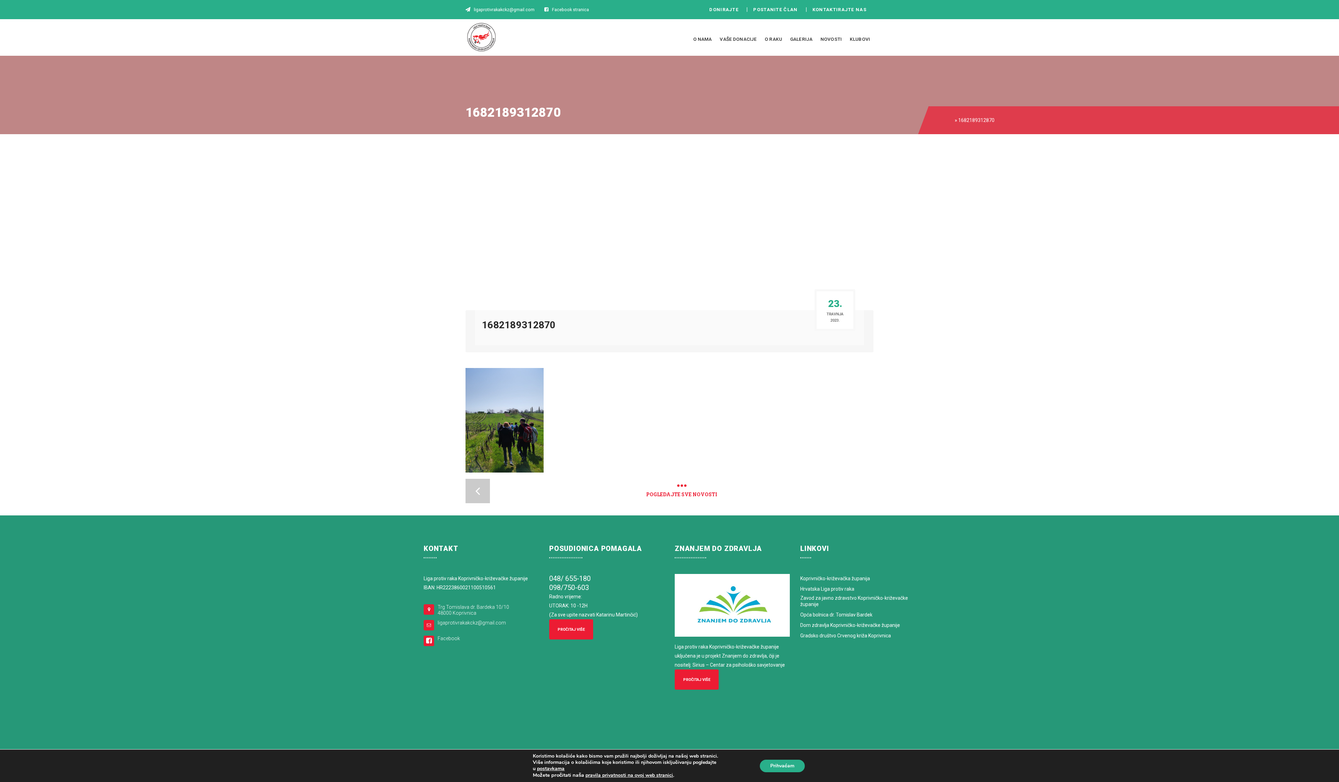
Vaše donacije (738, 39)
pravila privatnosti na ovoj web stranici (629, 775)
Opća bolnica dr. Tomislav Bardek (836, 615)
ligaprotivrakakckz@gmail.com (472, 623)
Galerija (801, 39)
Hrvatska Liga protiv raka (827, 589)
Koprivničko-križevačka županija (835, 578)
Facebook (449, 638)
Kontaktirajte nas (841, 9)
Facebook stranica (570, 9)
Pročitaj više (571, 629)
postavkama (551, 769)
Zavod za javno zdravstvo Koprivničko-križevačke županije (854, 601)
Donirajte (724, 9)
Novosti (831, 39)
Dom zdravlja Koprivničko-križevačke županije (850, 625)
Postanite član (777, 9)
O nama (702, 39)
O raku (773, 39)
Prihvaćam (782, 765)
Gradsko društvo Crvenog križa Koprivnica (845, 635)
